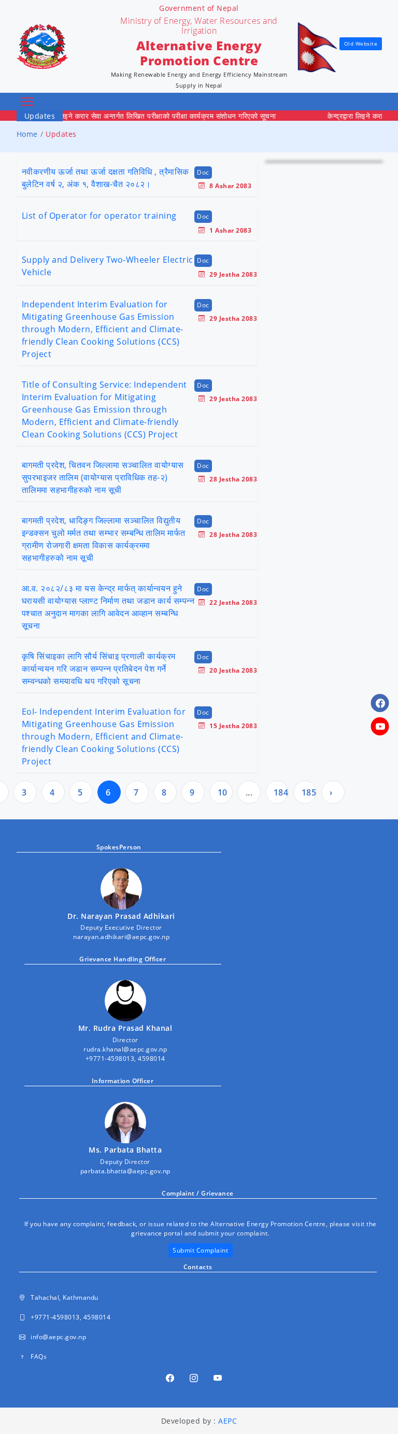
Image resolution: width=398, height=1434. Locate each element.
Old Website (361, 43)
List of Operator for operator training (99, 215)
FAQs (39, 1356)
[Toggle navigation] (27, 101)
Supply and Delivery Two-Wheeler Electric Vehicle (107, 266)
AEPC (227, 1421)
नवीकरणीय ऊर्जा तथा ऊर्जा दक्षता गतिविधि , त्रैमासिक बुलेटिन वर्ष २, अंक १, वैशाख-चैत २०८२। (105, 178)
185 (309, 792)
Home (27, 134)
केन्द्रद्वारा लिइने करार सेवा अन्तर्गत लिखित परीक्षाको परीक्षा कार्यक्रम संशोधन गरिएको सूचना (140, 116)
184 (281, 792)
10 (223, 792)
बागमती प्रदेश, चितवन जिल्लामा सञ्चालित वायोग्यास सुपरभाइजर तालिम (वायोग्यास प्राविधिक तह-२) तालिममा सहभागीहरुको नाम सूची (103, 477)
